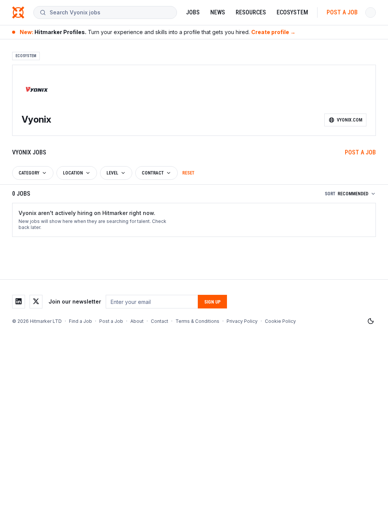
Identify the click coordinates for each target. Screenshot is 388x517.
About (137, 321)
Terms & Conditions (197, 321)
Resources (251, 12)
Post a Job (342, 12)
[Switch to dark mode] (370, 321)
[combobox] (110, 12)
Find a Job (80, 321)
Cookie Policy (280, 321)
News (217, 12)
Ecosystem (292, 12)
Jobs (193, 12)
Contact (159, 321)
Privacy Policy (242, 321)
